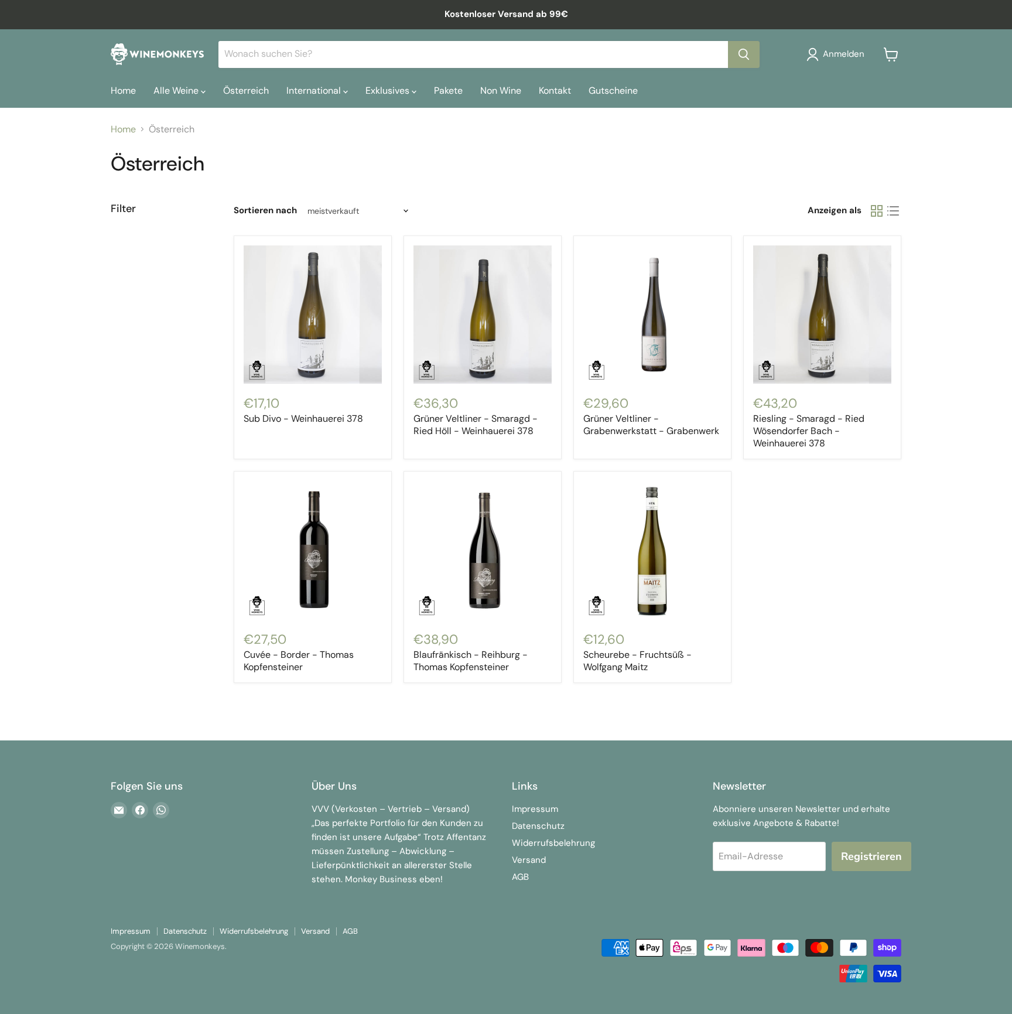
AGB (520, 877)
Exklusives (388, 90)
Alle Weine (177, 90)
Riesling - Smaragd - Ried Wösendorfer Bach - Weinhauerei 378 (808, 430)
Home (123, 90)
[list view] (893, 211)
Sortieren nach (265, 211)
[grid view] (877, 211)
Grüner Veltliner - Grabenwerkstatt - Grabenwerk (651, 424)
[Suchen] (744, 54)
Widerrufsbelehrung (553, 843)
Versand (529, 860)
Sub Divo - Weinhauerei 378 (303, 418)
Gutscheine (613, 90)
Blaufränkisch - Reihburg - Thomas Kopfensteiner (470, 660)
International (314, 90)
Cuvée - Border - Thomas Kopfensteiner (299, 660)
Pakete (448, 90)
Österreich (246, 90)
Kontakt (555, 90)
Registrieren (871, 856)
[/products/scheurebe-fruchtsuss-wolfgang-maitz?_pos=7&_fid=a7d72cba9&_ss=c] (652, 550)
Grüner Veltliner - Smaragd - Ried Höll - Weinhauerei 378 (475, 424)
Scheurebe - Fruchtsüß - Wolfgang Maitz (637, 660)
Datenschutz (538, 826)
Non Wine (500, 90)
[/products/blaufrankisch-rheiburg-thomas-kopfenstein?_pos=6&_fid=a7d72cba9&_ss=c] (482, 550)
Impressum (535, 809)
